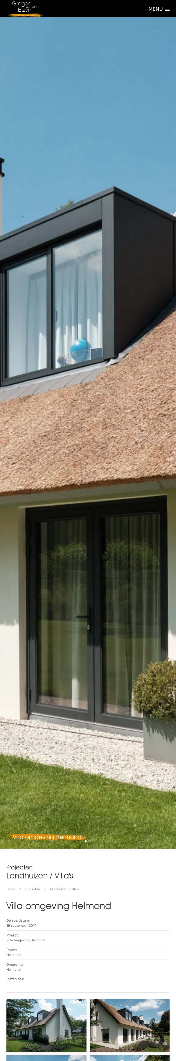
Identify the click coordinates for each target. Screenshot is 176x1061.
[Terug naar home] (25, 9)
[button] (159, 9)
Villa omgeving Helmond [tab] (86, 841)
